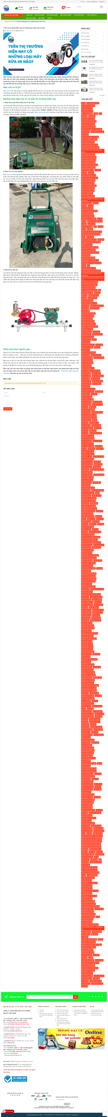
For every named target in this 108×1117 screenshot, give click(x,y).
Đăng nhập (102, 1)
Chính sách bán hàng (62, 1013)
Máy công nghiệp (52, 15)
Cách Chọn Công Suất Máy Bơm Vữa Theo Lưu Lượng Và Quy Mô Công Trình (96, 61)
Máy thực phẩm (31, 18)
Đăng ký (95, 1)
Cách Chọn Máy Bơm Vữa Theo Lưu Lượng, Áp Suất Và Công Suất (96, 75)
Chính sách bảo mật (96, 1015)
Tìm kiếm (82, 1)
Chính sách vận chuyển (62, 1012)
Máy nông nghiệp (65, 15)
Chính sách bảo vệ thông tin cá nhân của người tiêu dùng (46, 1015)
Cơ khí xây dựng (79, 15)
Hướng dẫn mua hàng (79, 1010)
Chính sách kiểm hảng (62, 1020)
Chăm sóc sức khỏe (86, 52)
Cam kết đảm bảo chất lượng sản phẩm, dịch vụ (97, 1010)
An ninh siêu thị (85, 46)
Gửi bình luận (8, 409)
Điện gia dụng (84, 49)
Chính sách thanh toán (62, 1010)
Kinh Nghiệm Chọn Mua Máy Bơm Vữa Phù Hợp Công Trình (96, 68)
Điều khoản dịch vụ (96, 1013)
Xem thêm (102, 95)
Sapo (79, 1115)
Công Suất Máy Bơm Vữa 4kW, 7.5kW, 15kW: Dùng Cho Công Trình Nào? (95, 82)
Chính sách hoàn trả (62, 1018)
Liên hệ (49, 18)
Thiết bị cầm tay (92, 15)
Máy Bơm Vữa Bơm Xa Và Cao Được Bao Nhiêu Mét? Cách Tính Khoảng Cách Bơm (96, 89)
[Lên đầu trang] (103, 1111)
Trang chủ (29, 15)
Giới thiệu (89, 1)
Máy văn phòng (39, 15)
